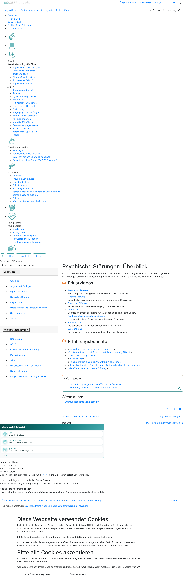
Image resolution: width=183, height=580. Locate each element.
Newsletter (145, 2)
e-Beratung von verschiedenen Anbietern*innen (93, 387)
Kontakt (32, 500)
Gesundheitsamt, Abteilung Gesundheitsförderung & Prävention (56, 506)
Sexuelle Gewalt (21, 128)
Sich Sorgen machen (23, 188)
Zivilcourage (19, 109)
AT (167, 2)
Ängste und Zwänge (20, 286)
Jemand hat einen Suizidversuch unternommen (36, 191)
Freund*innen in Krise (23, 178)
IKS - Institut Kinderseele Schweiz (163, 423)
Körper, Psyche (14, 28)
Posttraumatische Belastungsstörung (28, 307)
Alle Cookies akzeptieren (37, 574)
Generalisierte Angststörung (24, 349)
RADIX (23, 500)
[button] (168, 409)
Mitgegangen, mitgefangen (26, 112)
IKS (67, 500)
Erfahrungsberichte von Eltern (80, 401)
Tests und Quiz (20, 74)
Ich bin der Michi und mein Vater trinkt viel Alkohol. (95, 362)
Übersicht (12, 15)
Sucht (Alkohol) (75, 328)
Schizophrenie (17, 313)
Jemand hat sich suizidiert (26, 195)
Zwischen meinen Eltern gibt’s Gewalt (32, 157)
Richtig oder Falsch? (23, 80)
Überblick (15, 281)
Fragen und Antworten (24, 70)
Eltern (67, 10)
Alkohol (14, 360)
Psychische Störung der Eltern (25, 365)
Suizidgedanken (21, 182)
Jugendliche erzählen (23, 83)
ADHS (13, 344)
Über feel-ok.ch (128, 2)
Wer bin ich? (19, 99)
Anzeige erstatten (22, 118)
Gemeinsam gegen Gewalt (26, 125)
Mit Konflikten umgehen (25, 102)
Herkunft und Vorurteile (25, 115)
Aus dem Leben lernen (15, 329)
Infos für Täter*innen (23, 122)
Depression (16, 302)
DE (174, 2)
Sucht (13, 318)
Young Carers (20, 232)
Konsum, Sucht (14, 22)
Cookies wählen (78, 574)
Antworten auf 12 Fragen (25, 238)
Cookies (173, 500)
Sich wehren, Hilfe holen (25, 106)
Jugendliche (10, 10)
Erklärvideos (10, 271)
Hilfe (10, 256)
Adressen (17, 93)
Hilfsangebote (20, 150)
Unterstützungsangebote (25, 235)
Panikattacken (17, 355)
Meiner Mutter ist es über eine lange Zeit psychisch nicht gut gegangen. (105, 365)
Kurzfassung (19, 229)
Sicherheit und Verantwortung (85, 500)
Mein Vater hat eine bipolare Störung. (88, 368)
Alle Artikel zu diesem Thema (19, 265)
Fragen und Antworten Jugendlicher (28, 376)
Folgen (16, 135)
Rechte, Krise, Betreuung (19, 25)
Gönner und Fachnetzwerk (51, 500)
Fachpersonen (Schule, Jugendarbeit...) (40, 10)
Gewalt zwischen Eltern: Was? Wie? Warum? (35, 160)
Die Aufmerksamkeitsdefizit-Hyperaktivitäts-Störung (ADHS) (100, 352)
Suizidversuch (20, 185)
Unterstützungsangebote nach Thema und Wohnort (95, 384)
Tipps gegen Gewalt (23, 90)
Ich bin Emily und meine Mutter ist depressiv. (91, 349)
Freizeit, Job (13, 18)
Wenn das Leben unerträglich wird (30, 201)
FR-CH (158, 2)
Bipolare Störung (18, 291)
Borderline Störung (19, 297)
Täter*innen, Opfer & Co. (25, 131)
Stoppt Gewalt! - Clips (24, 77)
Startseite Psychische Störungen (82, 416)
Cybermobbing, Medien (24, 96)
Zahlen (16, 198)
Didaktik (22, 256)
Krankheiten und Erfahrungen (27, 242)
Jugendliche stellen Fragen (26, 67)
